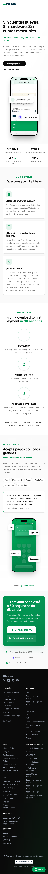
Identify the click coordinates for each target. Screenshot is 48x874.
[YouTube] (17, 680)
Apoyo (28, 738)
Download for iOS (23, 630)
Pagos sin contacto (10, 770)
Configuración (8, 755)
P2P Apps (7, 843)
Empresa (6, 696)
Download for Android (23, 638)
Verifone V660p (32, 758)
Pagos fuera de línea (11, 784)
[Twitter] (4, 680)
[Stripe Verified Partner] (24, 862)
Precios (6, 712)
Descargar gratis (13, 64)
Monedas (6, 774)
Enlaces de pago (9, 788)
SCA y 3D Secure (10, 795)
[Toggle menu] (42, 3)
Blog (28, 708)
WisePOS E (30, 755)
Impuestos (7, 802)
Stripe (5, 833)
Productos (7, 791)
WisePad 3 (30, 751)
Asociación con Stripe (11, 716)
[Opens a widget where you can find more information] (39, 870)
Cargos (6, 751)
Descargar (30, 711)
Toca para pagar (32, 792)
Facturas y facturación (12, 781)
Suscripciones (8, 798)
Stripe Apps (7, 840)
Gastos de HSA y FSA (11, 818)
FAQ (27, 715)
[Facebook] (13, 680)
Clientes (6, 777)
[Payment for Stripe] (9, 4)
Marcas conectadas (11, 709)
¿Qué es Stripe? (28, 585)
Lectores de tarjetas (11, 692)
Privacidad (23, 867)
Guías (28, 718)
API (27, 692)
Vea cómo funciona (11, 70)
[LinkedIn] (8, 680)
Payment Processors (11, 836)
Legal (15, 867)
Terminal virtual (32, 734)
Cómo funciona (9, 699)
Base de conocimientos (35, 722)
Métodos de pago (33, 731)
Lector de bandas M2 (34, 748)
